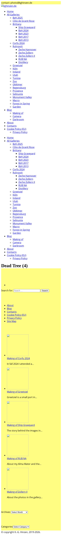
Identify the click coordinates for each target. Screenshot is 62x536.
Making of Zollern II (17, 491)
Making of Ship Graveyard (21, 425)
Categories (7, 526)
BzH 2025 (18, 17)
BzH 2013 (23, 40)
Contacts (12, 125)
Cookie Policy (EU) (16, 129)
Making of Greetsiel (17, 391)
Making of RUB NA (16, 458)
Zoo (15, 81)
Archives (5, 512)
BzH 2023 (23, 33)
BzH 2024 (23, 30)
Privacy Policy (20, 132)
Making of (18, 113)
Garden (17, 106)
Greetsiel (17, 65)
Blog (9, 110)
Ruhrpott (18, 46)
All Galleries (13, 14)
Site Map (11, 321)
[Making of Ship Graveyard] (18, 421)
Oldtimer (17, 84)
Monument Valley (22, 97)
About (10, 122)
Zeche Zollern (25, 52)
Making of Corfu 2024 (18, 358)
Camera (17, 116)
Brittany (17, 24)
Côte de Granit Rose (23, 21)
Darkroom (18, 119)
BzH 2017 (23, 36)
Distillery (23, 62)
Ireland (16, 71)
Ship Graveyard (26, 27)
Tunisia (16, 78)
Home (10, 11)
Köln (15, 68)
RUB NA (22, 59)
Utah (15, 75)
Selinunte (18, 94)
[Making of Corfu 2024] (18, 355)
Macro (16, 100)
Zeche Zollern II (26, 55)
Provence (18, 90)
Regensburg (19, 87)
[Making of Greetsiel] (18, 388)
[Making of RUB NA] (18, 455)
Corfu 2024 (19, 43)
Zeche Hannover (27, 49)
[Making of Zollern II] (18, 488)
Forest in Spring (21, 103)
